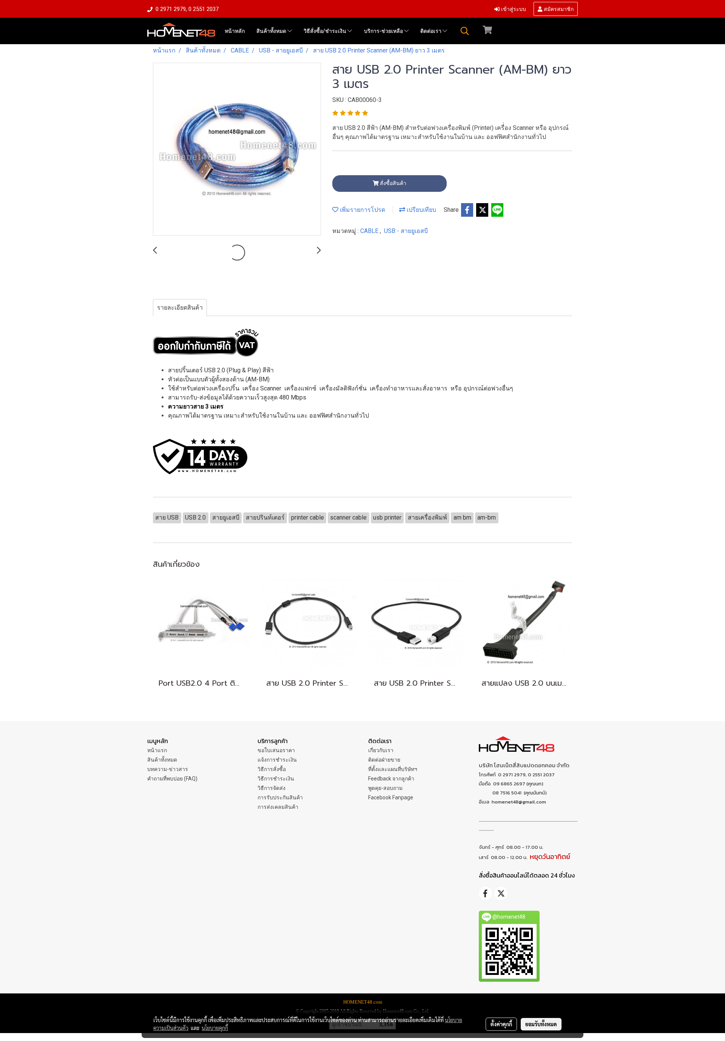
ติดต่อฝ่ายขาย (384, 760)
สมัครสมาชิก (558, 8)
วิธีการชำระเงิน (276, 779)
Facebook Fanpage (390, 797)
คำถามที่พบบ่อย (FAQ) (172, 779)
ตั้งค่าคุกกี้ (501, 1024)
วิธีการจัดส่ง (271, 788)
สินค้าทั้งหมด (271, 31)
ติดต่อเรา (431, 31)
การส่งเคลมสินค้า (278, 807)
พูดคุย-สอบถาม (385, 788)
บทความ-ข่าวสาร (167, 769)
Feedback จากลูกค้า (391, 779)
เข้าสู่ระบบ (513, 8)
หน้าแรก (157, 750)
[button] (465, 31)
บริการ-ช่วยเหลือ (384, 31)
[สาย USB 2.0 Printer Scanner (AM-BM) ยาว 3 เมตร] (237, 149)
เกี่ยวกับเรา (380, 750)
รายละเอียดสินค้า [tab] (180, 307)
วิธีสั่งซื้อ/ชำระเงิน (325, 31)
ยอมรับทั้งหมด (541, 1024)
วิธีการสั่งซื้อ (272, 769)
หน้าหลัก (235, 31)
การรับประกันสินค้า (280, 797)
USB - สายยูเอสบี (406, 230)
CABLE (370, 230)
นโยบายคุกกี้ (215, 1027)
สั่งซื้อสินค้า (392, 183)
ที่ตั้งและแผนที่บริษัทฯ (392, 769)
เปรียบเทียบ (420, 209)
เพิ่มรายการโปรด (361, 209)
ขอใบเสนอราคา (276, 750)
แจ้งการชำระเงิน (277, 760)
